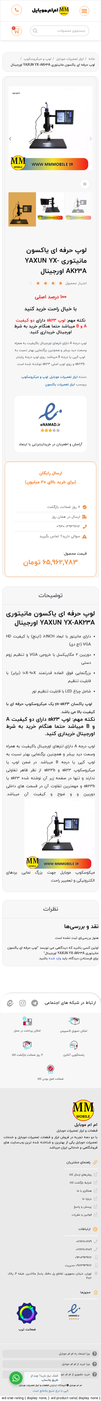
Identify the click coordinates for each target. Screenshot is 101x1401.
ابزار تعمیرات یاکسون (60, 384)
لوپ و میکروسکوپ (37, 59)
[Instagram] (22, 1003)
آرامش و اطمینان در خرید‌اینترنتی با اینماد (50, 444)
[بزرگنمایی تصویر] (84, 184)
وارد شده (55, 958)
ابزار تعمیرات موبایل (69, 59)
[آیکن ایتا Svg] (10, 1003)
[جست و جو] (35, 30)
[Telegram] (35, 1003)
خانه (91, 59)
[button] (84, 11)
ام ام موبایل (85, 1125)
